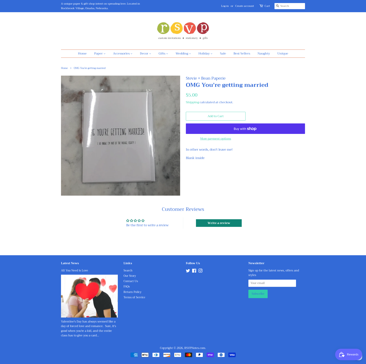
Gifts (162, 53)
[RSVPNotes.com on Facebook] (194, 271)
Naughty (264, 53)
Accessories (121, 53)
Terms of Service (134, 297)
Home (82, 53)
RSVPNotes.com (194, 348)
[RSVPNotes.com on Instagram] (200, 271)
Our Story (130, 276)
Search (128, 270)
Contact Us (131, 281)
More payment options (215, 138)
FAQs (127, 286)
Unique (282, 53)
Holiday (204, 53)
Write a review (219, 223)
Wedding (182, 53)
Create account (244, 6)
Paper (99, 53)
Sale (223, 53)
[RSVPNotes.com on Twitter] (188, 271)
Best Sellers (242, 53)
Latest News (70, 263)
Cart (267, 6)
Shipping (192, 102)
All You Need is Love (74, 270)
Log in (225, 6)
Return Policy (132, 292)
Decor (144, 53)
